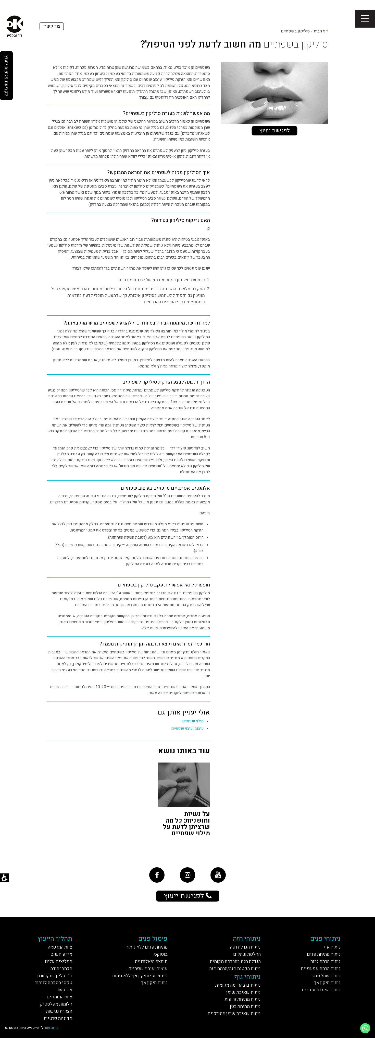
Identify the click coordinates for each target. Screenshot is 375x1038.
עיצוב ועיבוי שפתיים (187, 729)
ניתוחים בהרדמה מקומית (238, 985)
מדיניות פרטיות (58, 1018)
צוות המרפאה (60, 947)
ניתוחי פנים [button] (325, 939)
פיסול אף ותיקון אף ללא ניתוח (140, 975)
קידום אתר (51, 1027)
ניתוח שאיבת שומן (243, 992)
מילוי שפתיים (193, 721)
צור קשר (64, 989)
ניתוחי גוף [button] (247, 977)
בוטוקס (161, 954)
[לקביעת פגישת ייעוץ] (6, 75)
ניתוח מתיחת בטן (245, 1006)
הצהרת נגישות (59, 1011)
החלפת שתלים (247, 954)
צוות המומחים (59, 997)
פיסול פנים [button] (153, 939)
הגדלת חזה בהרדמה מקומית (235, 961)
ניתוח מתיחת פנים (324, 954)
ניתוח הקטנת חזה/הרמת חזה (235, 968)
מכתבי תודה (61, 968)
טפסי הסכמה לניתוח (53, 982)
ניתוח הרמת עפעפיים (321, 968)
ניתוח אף (332, 947)
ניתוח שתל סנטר (325, 975)
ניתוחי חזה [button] (247, 939)
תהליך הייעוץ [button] (54, 939)
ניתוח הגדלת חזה (245, 947)
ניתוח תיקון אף (327, 982)
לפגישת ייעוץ (274, 131)
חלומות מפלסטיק (56, 1004)
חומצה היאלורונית (151, 961)
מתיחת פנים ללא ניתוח (147, 947)
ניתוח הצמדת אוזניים (321, 989)
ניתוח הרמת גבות (325, 961)
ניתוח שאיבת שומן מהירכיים (234, 1013)
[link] (157, 875)
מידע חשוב (61, 954)
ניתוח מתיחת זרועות (243, 999)
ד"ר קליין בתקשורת (54, 975)
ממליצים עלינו (58, 961)
